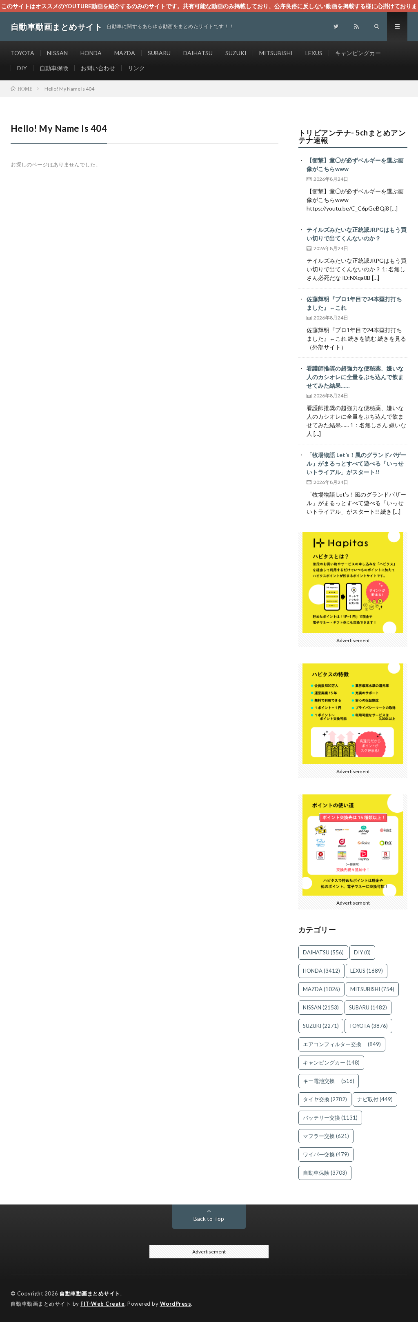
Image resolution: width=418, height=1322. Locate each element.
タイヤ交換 (325, 1099)
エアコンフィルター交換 (342, 1044)
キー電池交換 (328, 1081)
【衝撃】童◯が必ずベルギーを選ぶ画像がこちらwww (355, 164)
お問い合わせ (98, 67)
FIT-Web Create (102, 1303)
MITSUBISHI (276, 52)
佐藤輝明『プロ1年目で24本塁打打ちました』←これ (354, 303)
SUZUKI (236, 52)
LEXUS (313, 52)
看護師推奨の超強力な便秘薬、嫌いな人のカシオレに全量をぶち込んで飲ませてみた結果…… (355, 377)
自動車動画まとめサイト (90, 1293)
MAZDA (124, 52)
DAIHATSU (198, 52)
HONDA (91, 52)
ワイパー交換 (326, 1154)
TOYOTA (22, 52)
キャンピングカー (358, 52)
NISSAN (57, 52)
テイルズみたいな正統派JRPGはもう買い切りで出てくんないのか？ (357, 234)
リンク (136, 67)
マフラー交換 (326, 1136)
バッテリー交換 (330, 1117)
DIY (22, 67)
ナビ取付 (375, 1099)
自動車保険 (54, 67)
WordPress (175, 1303)
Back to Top (208, 1218)
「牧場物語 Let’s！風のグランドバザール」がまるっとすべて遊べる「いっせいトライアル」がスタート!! (357, 463)
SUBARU (159, 52)
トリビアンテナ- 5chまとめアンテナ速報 (352, 136)
